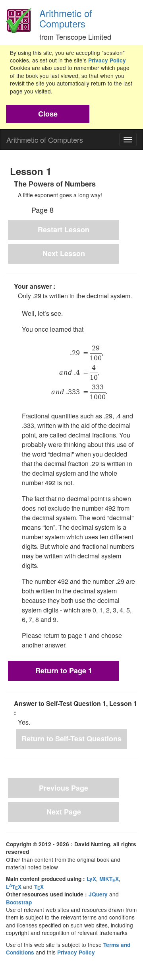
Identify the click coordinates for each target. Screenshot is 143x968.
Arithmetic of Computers (65, 18)
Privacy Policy (107, 60)
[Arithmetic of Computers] (18, 18)
